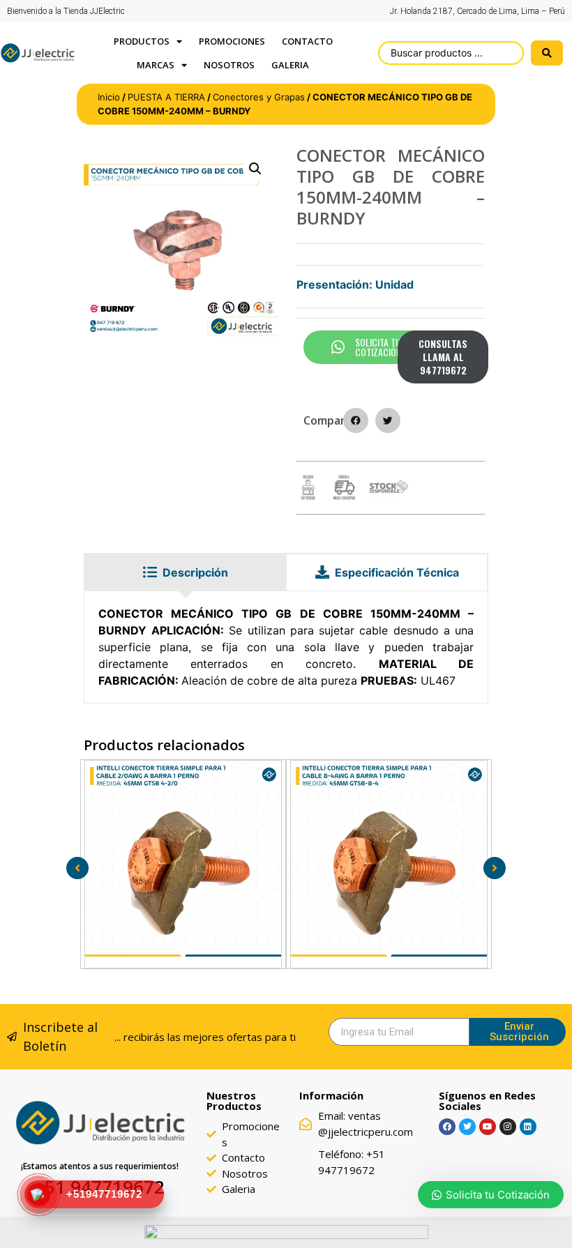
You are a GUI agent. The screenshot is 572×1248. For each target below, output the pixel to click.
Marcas (155, 65)
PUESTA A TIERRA (166, 96)
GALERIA (290, 65)
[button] (255, 168)
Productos (142, 41)
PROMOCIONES (232, 41)
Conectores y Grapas (259, 96)
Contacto (307, 41)
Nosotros (229, 65)
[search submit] (547, 53)
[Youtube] (487, 1126)
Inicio (109, 96)
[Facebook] (447, 1126)
